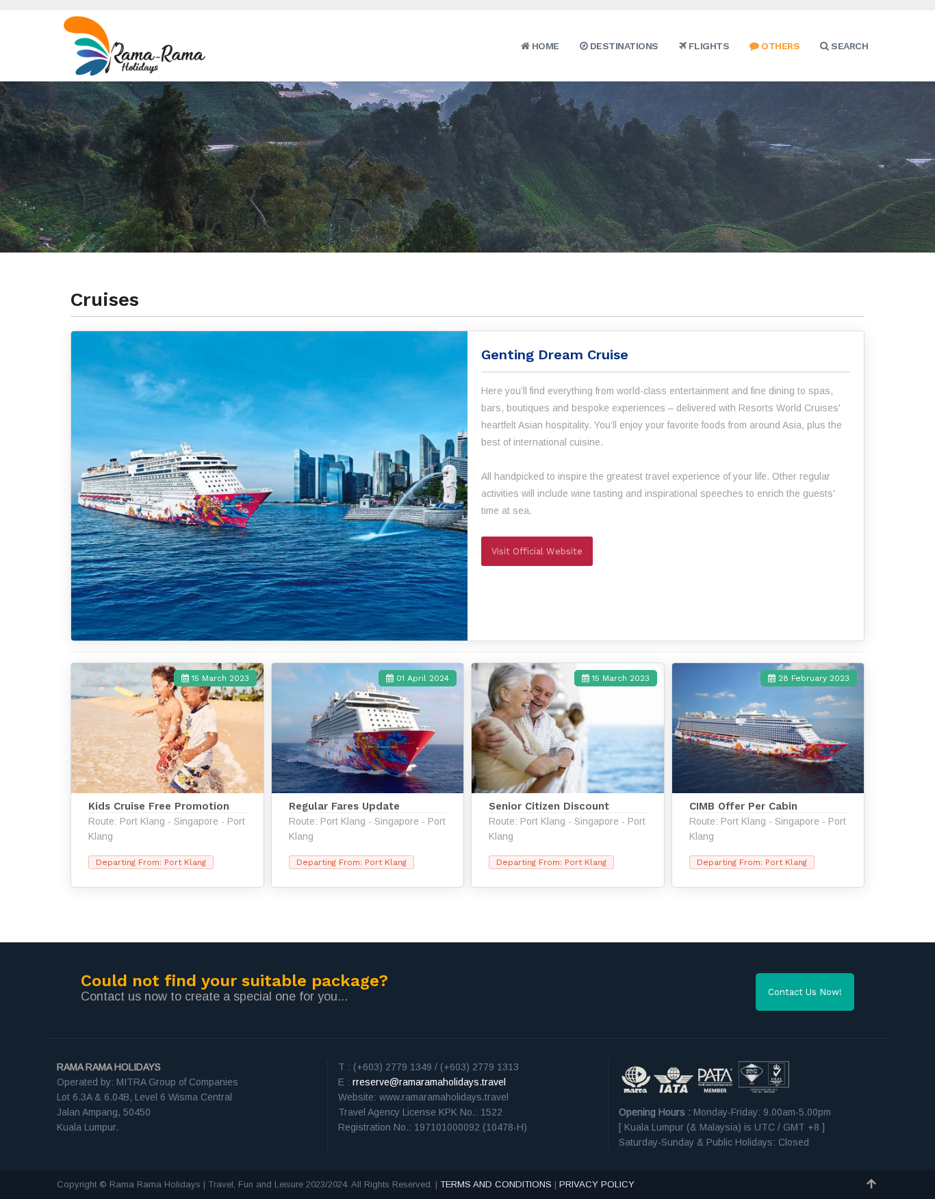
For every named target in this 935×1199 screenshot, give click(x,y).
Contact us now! (805, 992)
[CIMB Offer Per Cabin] (768, 775)
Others (779, 45)
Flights (707, 45)
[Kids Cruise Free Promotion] (167, 775)
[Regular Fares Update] (368, 775)
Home (544, 45)
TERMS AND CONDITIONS (496, 1184)
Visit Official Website (536, 551)
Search (848, 45)
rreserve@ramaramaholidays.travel (429, 1081)
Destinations (622, 45)
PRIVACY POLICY (597, 1184)
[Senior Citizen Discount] (568, 775)
